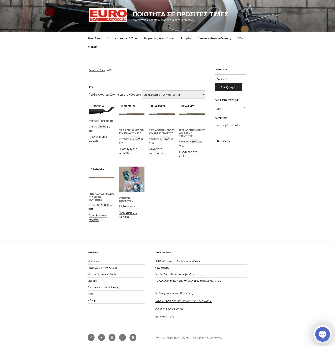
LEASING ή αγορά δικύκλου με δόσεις (178, 261)
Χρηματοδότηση (164, 316)
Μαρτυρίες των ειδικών (159, 38)
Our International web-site (169, 308)
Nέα (240, 38)
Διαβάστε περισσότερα (158, 151)
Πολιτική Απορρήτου (167, 337)
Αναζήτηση (228, 87)
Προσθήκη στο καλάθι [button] (98, 139)
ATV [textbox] (229, 109)
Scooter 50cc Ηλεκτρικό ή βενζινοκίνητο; (179, 274)
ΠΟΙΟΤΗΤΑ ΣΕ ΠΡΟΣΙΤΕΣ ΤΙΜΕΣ (180, 13)
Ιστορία (186, 38)
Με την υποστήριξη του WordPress (202, 337)
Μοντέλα (94, 38)
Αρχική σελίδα (97, 70)
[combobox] (230, 107)
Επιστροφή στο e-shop (228, 125)
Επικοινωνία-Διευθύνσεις (214, 38)
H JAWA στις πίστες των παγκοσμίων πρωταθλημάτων (188, 281)
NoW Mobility (162, 267)
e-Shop (92, 46)
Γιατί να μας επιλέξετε (122, 38)
